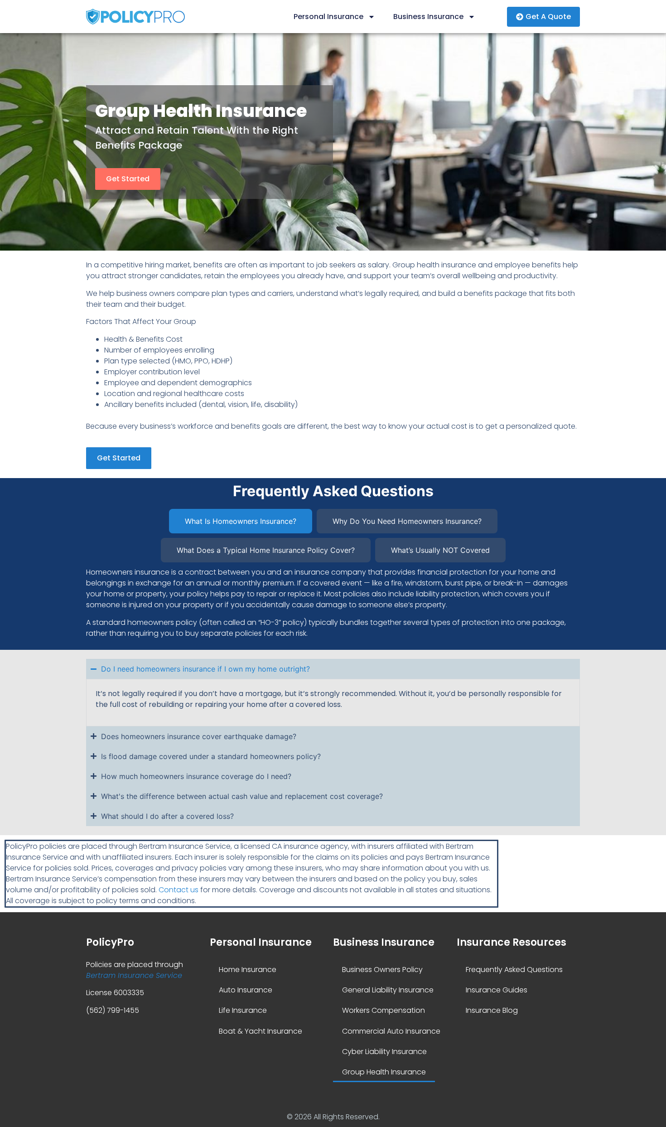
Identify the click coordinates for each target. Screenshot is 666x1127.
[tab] (240, 521)
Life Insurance (243, 1010)
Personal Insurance (328, 16)
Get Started (128, 179)
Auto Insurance (245, 990)
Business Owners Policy (382, 969)
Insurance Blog (492, 1010)
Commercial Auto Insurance (391, 1031)
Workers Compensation (383, 1010)
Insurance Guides (496, 990)
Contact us (178, 890)
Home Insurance (247, 969)
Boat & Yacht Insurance (260, 1031)
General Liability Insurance (388, 990)
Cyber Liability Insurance (384, 1051)
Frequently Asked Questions (514, 969)
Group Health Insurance (384, 1072)
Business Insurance (428, 16)
